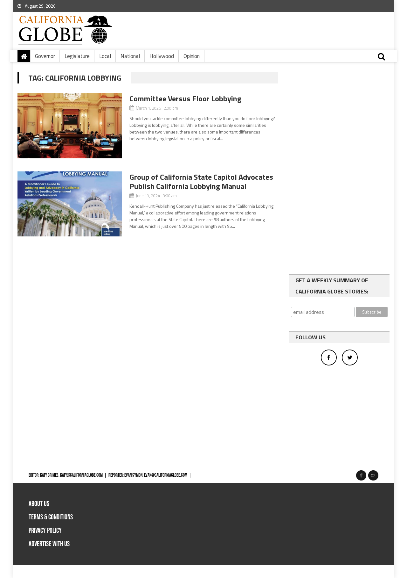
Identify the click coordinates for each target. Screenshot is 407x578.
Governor (45, 56)
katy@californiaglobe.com (81, 475)
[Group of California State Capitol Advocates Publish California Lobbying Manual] (69, 204)
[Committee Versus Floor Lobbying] (69, 125)
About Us (39, 504)
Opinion (191, 56)
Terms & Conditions (51, 517)
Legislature (77, 56)
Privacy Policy (45, 530)
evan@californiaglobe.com (165, 475)
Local (105, 56)
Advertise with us (49, 544)
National (130, 56)
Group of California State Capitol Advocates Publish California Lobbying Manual (201, 181)
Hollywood (161, 56)
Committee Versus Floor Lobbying (185, 98)
